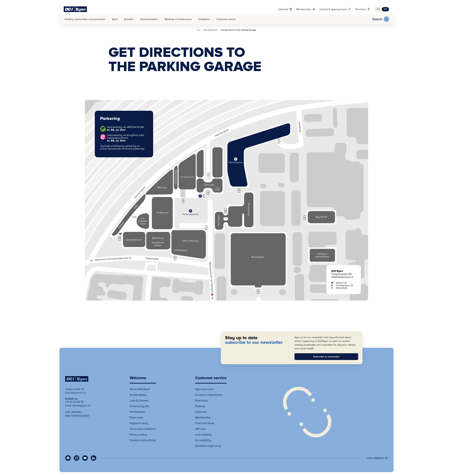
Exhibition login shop (208, 446)
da (378, 9)
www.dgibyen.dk (377, 458)
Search (377, 19)
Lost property (203, 434)
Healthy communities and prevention (84, 19)
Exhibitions (204, 19)
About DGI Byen (140, 389)
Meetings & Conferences (178, 19)
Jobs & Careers (139, 400)
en (385, 9)
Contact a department (209, 395)
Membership (203, 417)
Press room (136, 417)
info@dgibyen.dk (81, 405)
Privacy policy (138, 434)
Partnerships (137, 412)
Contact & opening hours (333, 9)
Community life (139, 406)
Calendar (283, 9)
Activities (129, 19)
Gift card (200, 429)
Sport (115, 19)
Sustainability (138, 395)
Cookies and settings (143, 440)
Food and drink (204, 423)
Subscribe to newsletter (326, 356)
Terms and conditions (143, 429)
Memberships (303, 9)
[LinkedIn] (93, 458)
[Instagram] (76, 458)
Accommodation (149, 19)
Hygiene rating (139, 423)
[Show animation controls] (307, 412)
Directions (360, 9)
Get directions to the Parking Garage (238, 30)
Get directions (210, 30)
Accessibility (203, 440)
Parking (200, 406)
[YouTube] (85, 458)
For (198, 30)
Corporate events (226, 19)
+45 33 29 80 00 (74, 401)
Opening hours (204, 389)
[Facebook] (68, 458)
